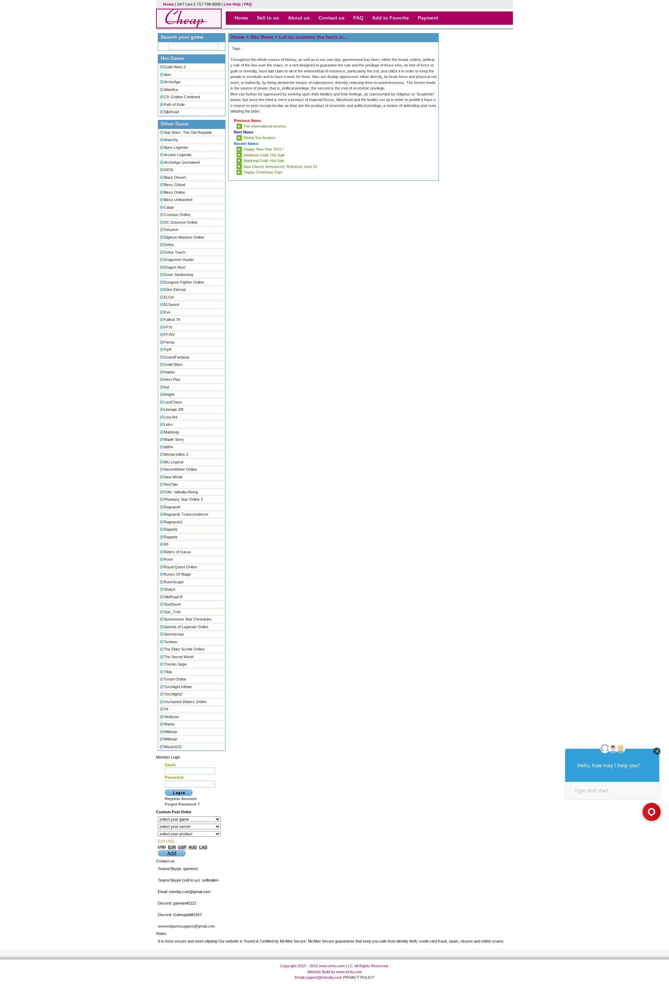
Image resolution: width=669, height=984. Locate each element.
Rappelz (171, 529)
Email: (170, 765)
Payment (428, 18)
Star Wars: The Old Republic (188, 132)
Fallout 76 (172, 319)
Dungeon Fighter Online (184, 282)
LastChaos (173, 402)
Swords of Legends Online (186, 627)
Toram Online (175, 679)
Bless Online (174, 192)
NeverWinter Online (180, 469)
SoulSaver (172, 604)
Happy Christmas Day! (263, 172)
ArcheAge (172, 82)
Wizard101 (173, 747)
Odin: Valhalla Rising (181, 492)
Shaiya (169, 589)
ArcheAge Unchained (182, 162)
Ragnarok (172, 507)
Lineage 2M (173, 409)
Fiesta (169, 342)
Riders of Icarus (177, 552)
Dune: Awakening (178, 274)
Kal (166, 387)
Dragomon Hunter (179, 259)
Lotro (168, 424)
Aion (167, 74)
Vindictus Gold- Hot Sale (264, 155)
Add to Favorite (390, 18)
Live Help (232, 4)
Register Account (181, 799)
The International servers (265, 126)
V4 (166, 709)
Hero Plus (172, 379)
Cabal (169, 207)
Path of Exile (174, 104)
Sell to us (268, 18)
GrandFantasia (176, 357)
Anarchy (171, 140)
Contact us (331, 18)
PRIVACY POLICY (358, 977)
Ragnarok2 (173, 522)
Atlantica (171, 89)
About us (299, 18)
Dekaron (171, 230)
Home (168, 4)
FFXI (168, 327)
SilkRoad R (173, 597)
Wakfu (169, 724)
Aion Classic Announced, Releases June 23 (280, 166)
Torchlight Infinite (178, 687)
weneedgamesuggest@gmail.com (186, 926)
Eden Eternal (174, 289)
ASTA (168, 170)
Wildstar (170, 732)
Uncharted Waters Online (185, 702)
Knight (169, 394)
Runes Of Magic (177, 574)
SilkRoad (171, 112)
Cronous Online (177, 215)
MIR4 (168, 447)
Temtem (170, 642)
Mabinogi (171, 432)
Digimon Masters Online (184, 237)
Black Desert (175, 177)
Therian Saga (175, 664)
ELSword (171, 304)
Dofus (169, 245)
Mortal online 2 (176, 454)
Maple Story (174, 439)
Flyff (167, 349)
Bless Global (174, 185)
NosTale (171, 484)
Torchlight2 (173, 694)
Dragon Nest (174, 267)
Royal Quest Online (180, 567)
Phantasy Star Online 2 (183, 499)
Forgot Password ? (182, 804)
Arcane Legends (178, 155)
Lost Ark (171, 417)
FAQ (248, 4)
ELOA (169, 297)
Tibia (168, 672)
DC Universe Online (181, 222)
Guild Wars (173, 364)
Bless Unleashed (178, 200)
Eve (167, 312)
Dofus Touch (174, 252)
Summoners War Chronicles (188, 619)
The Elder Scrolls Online (184, 649)
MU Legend (173, 462)
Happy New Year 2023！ (264, 149)
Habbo (169, 372)
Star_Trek (172, 612)
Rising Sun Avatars (260, 138)
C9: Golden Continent (182, 97)
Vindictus (171, 717)
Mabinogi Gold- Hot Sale (264, 161)
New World (173, 477)
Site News (262, 37)
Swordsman (174, 634)
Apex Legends (176, 147)
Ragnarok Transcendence (186, 514)
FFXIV (169, 334)
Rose (168, 559)
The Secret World (178, 657)
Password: (174, 777)
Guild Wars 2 (175, 67)
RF (166, 544)
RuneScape (174, 582)
